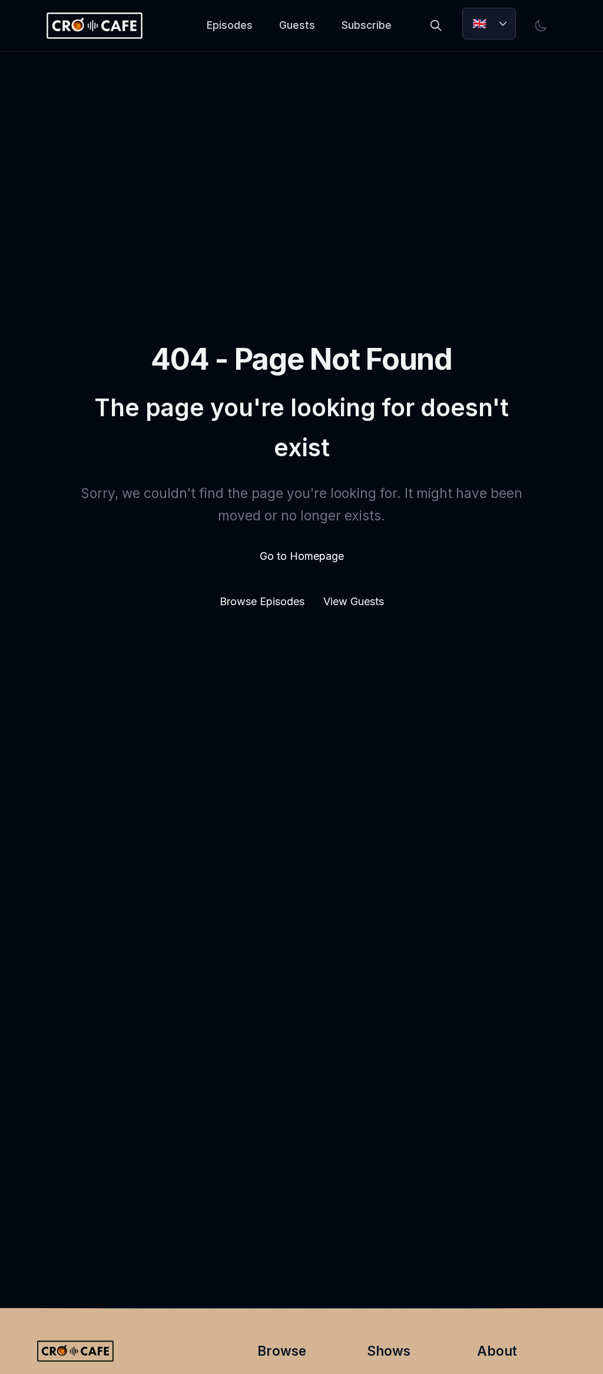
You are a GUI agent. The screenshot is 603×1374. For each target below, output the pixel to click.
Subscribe (367, 25)
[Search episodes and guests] (436, 26)
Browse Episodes (263, 601)
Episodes (230, 25)
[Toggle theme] (541, 26)
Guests (297, 25)
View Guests (353, 601)
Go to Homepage (302, 556)
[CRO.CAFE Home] (94, 25)
